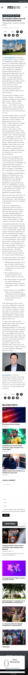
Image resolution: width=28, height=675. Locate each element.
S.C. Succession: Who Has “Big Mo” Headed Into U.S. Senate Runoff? (12, 624)
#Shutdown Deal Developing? (11, 424)
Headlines (10, 15)
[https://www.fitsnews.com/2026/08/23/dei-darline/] (14, 637)
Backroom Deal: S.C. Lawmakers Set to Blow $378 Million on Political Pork (13, 601)
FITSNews (6, 27)
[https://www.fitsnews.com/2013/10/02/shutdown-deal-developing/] (14, 415)
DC (4, 15)
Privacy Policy (13, 673)
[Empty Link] (23, 523)
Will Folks (6, 451)
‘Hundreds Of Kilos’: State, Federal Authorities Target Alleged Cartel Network (12, 547)
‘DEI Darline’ (6, 647)
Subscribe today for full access (12, 668)
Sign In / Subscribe (23, 1)
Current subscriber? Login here (12, 670)
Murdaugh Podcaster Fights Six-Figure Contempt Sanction (13, 578)
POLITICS (17, 15)
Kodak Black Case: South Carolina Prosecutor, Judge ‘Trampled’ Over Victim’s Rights (12, 447)
